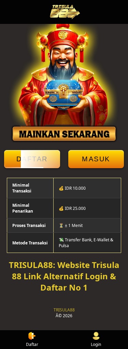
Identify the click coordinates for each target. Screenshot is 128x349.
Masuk (96, 159)
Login (96, 344)
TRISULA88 (64, 310)
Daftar (32, 159)
